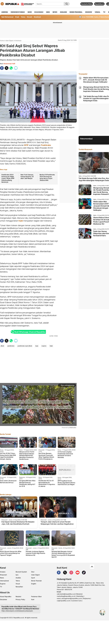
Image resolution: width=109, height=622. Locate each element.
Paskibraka (46, 145)
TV (104, 12)
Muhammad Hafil (9, 63)
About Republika (5, 596)
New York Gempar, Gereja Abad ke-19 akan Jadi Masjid (27, 176)
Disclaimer (3, 599)
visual (97, 12)
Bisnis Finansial (76, 12)
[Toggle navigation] (2, 4)
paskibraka (10, 346)
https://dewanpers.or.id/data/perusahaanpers (17, 611)
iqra (48, 12)
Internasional (4, 581)
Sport (33, 578)
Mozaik (29, 17)
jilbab (2, 346)
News (2, 578)
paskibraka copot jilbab (25, 346)
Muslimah (37, 17)
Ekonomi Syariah (18, 12)
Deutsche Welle (86, 4)
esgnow (88, 12)
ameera (4, 12)
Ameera (2, 572)
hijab (20, 221)
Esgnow (3, 584)
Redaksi (18, 596)
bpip (36, 346)
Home (2, 40)
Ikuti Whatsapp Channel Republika (30, 332)
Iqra (17, 575)
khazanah (38, 12)
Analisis (18, 578)
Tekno (18, 581)
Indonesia (18, 40)
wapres (44, 346)
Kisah (17, 17)
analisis (63, 12)
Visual (18, 584)
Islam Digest (9, 40)
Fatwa (23, 17)
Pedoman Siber (36, 596)
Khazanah (3, 575)
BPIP (26, 145)
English (33, 584)
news (55, 12)
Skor (32, 572)
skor (30, 12)
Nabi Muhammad (7, 17)
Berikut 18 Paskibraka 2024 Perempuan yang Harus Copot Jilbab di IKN (47, 177)
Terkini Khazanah (85, 149)
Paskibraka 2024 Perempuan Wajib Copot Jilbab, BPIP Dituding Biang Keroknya (7, 178)
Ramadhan (19, 587)
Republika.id (99, 4)
